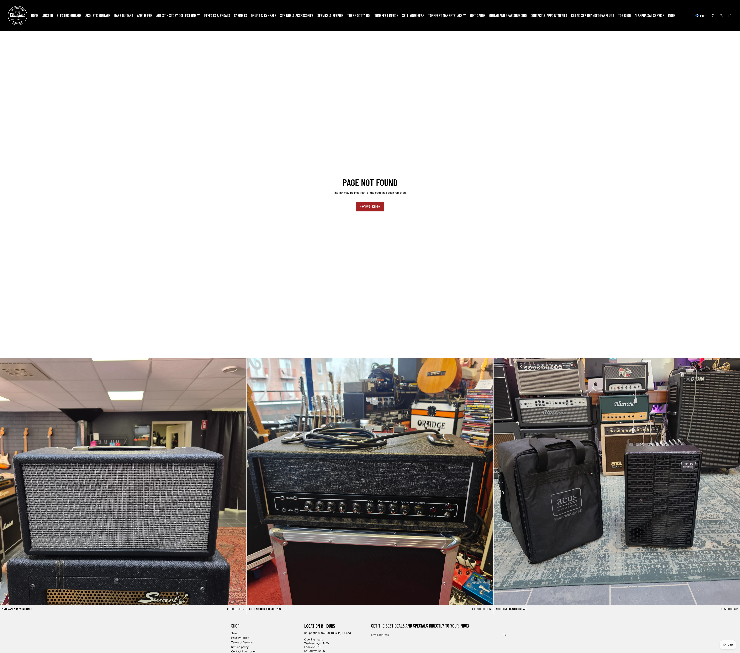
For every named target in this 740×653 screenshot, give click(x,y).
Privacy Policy (240, 637)
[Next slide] (240, 481)
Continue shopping (370, 206)
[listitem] (671, 15)
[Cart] (729, 15)
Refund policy (240, 646)
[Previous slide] (6, 481)
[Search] (713, 15)
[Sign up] (505, 635)
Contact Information (243, 651)
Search (235, 633)
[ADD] (240, 598)
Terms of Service (241, 642)
